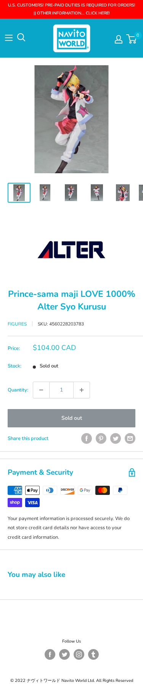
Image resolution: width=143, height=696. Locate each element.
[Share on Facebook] (86, 438)
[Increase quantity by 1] (82, 390)
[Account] (118, 39)
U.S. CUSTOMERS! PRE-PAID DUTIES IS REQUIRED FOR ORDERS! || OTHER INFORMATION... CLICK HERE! (71, 9)
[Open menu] (9, 38)
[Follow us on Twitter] (64, 654)
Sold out (71, 418)
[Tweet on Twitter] (115, 438)
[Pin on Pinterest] (101, 438)
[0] (132, 39)
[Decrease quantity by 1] (41, 390)
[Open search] (21, 37)
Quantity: (18, 390)
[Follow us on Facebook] (50, 654)
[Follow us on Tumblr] (93, 654)
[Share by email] (130, 438)
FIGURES (17, 324)
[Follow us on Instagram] (79, 654)
